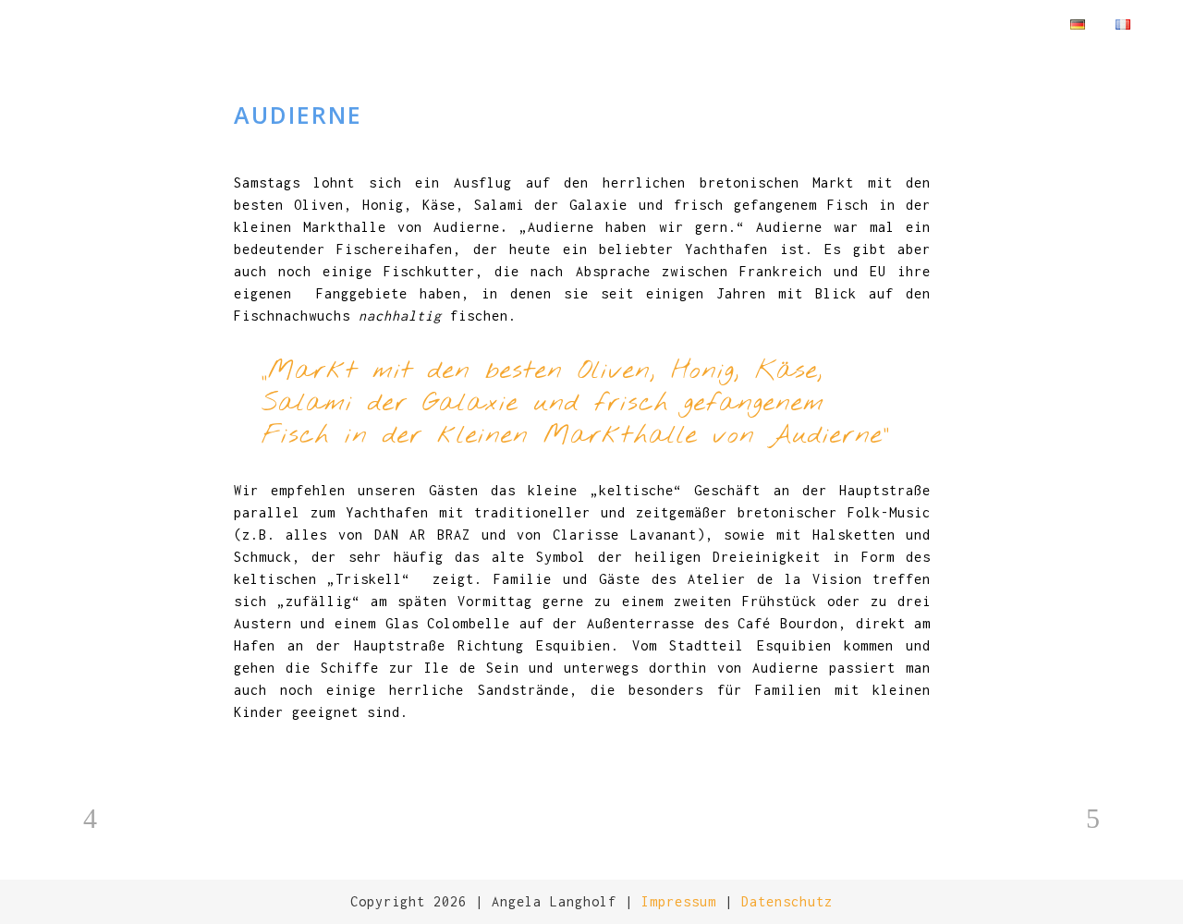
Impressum (678, 901)
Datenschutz (787, 901)
